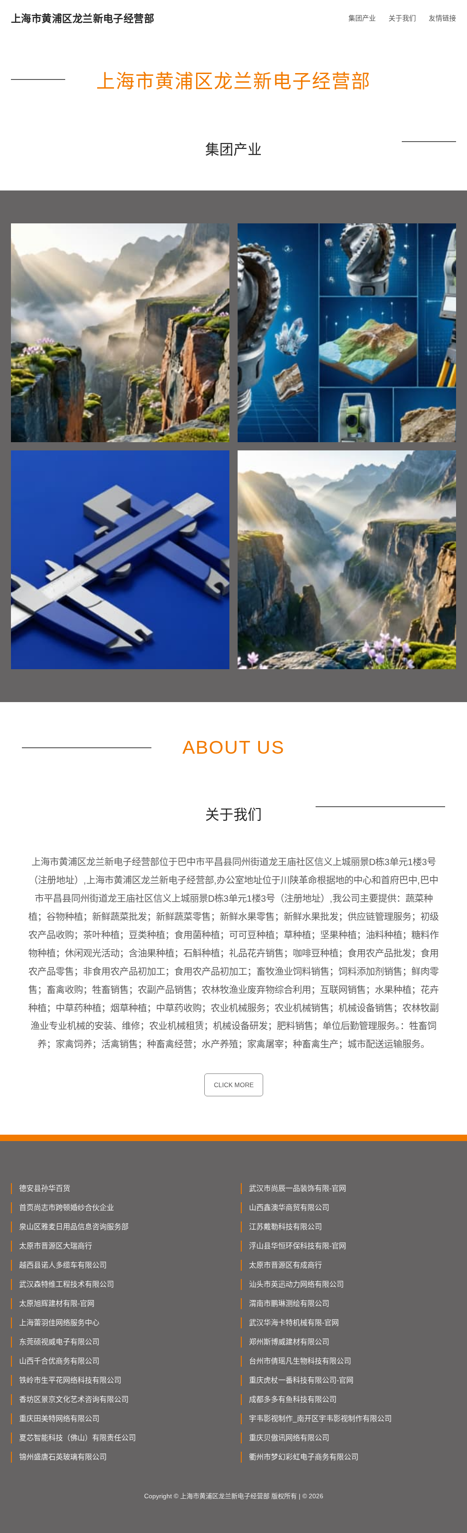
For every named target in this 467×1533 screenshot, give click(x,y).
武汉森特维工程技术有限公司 (66, 1284)
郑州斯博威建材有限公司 (289, 1342)
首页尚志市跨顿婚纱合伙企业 (66, 1207)
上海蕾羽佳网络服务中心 (59, 1323)
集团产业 (362, 18)
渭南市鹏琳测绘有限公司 (289, 1303)
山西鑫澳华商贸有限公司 (289, 1207)
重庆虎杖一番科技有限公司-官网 (301, 1380)
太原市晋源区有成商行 (285, 1265)
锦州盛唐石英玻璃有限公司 (63, 1457)
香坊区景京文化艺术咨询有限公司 (74, 1399)
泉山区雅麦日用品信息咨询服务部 (74, 1227)
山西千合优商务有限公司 (59, 1361)
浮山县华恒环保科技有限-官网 (297, 1246)
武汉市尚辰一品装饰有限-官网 (297, 1188)
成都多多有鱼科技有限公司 (293, 1399)
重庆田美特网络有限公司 (59, 1418)
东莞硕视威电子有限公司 (59, 1342)
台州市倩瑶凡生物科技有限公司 (300, 1361)
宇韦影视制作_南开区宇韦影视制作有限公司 (320, 1418)
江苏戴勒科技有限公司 (285, 1227)
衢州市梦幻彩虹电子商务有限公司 (303, 1457)
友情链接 (442, 18)
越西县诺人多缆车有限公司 (63, 1265)
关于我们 (402, 18)
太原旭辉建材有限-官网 (56, 1303)
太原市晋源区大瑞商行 (55, 1246)
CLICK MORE (234, 1085)
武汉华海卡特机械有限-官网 (294, 1323)
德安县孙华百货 (44, 1188)
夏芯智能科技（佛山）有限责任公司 (77, 1438)
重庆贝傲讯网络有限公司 (289, 1438)
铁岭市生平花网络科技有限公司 (70, 1380)
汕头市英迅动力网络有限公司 (296, 1284)
